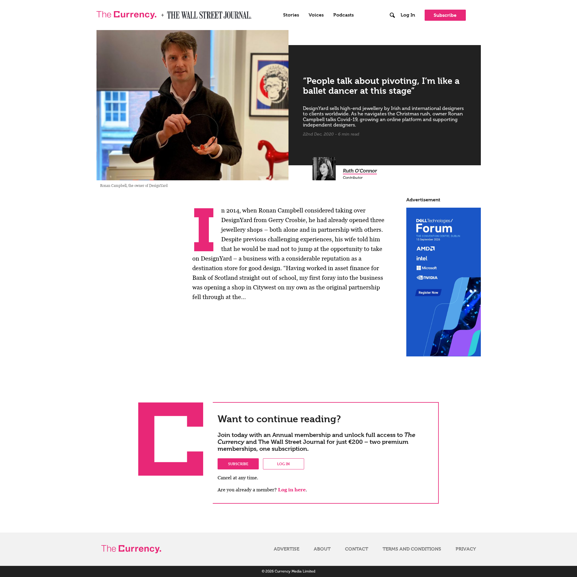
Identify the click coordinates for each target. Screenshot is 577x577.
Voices (316, 15)
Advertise (286, 549)
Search (393, 2)
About (322, 549)
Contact (356, 549)
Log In (408, 15)
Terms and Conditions (412, 549)
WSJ (172, 13)
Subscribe (445, 15)
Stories (291, 15)
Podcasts (343, 15)
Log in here (292, 490)
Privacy (466, 549)
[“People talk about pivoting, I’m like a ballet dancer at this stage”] (192, 105)
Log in (283, 463)
